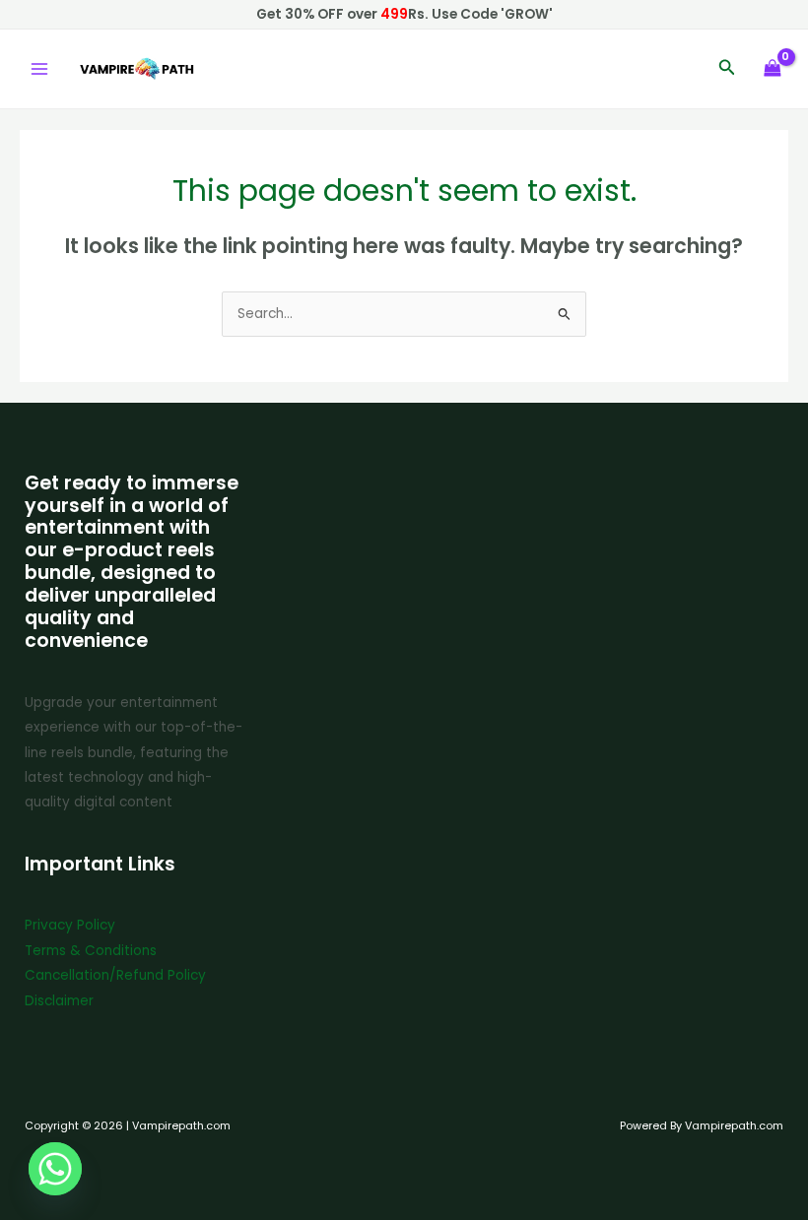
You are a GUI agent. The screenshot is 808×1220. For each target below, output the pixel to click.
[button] (727, 69)
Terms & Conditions (91, 950)
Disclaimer (59, 1001)
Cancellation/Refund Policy (115, 975)
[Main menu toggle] (39, 69)
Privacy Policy (70, 925)
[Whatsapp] (55, 1168)
